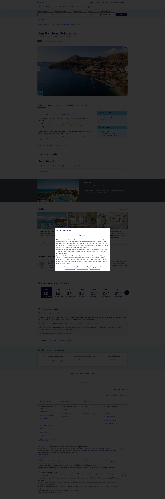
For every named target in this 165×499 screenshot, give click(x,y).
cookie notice (60, 261)
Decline (95, 268)
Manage (82, 268)
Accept (69, 268)
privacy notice (66, 263)
